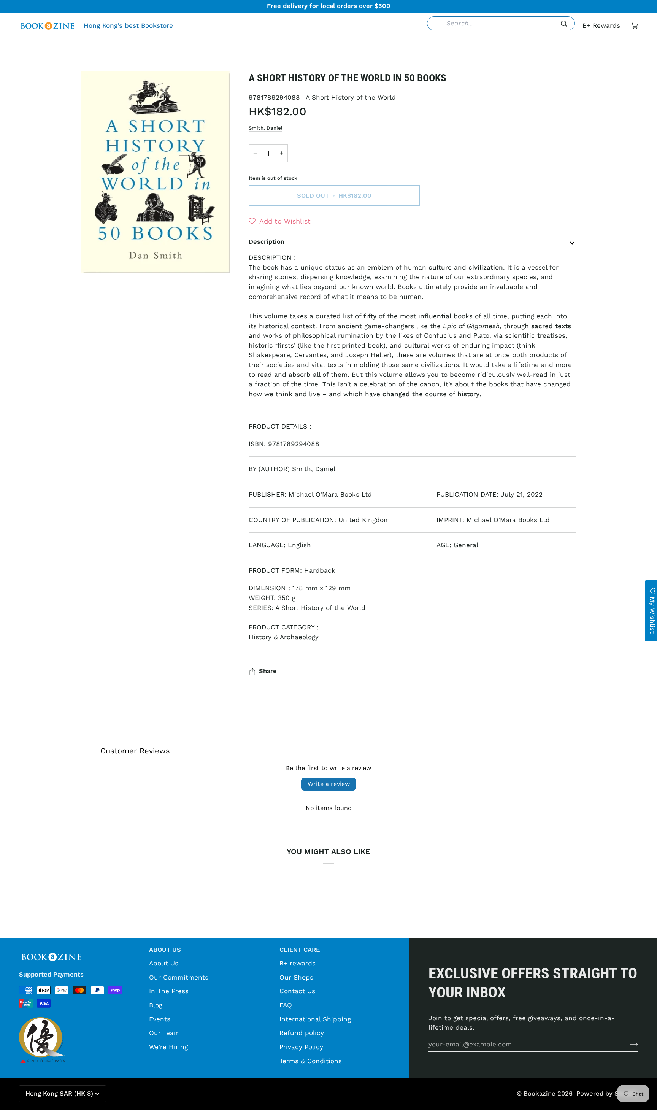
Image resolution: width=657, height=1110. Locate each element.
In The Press (169, 991)
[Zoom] (155, 172)
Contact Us (297, 991)
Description (266, 241)
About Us (163, 963)
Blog (155, 1005)
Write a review (329, 784)
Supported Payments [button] (51, 974)
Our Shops (296, 977)
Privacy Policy (301, 1047)
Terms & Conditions (310, 1061)
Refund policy (301, 1033)
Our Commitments (178, 977)
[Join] (628, 1044)
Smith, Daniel (265, 128)
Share (268, 671)
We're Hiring (168, 1047)
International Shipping (315, 1019)
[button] (211, 41)
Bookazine (539, 1093)
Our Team (164, 1033)
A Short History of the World (351, 97)
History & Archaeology (284, 637)
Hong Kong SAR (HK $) (59, 1093)
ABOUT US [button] (165, 949)
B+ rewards (297, 963)
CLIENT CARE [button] (299, 949)
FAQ (285, 1005)
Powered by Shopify (607, 1093)
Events (159, 1019)
